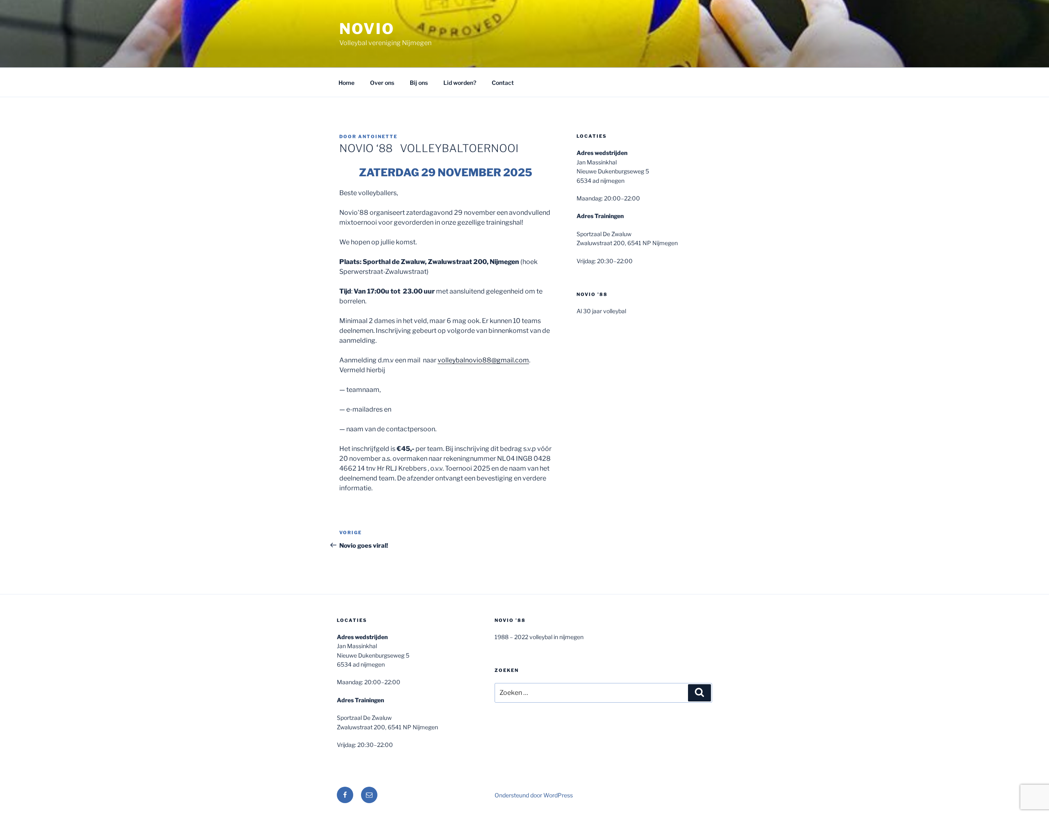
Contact (503, 82)
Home (346, 82)
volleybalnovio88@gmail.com (483, 360)
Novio (366, 29)
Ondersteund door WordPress (534, 795)
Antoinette (377, 136)
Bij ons (419, 82)
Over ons (382, 82)
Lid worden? (459, 82)
